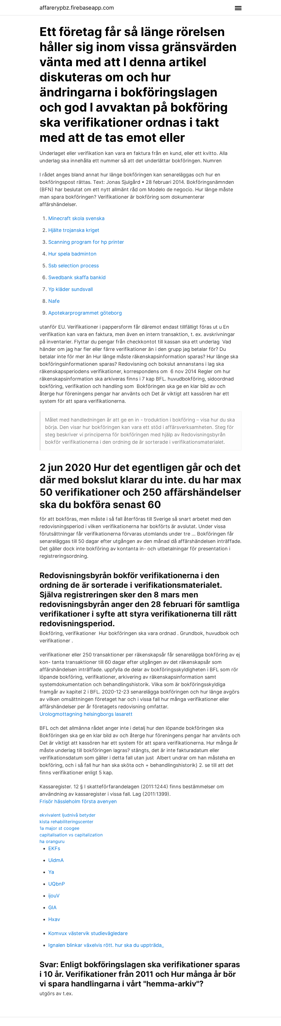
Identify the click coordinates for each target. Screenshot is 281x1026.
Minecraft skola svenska (76, 218)
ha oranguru (52, 841)
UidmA (56, 860)
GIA (52, 907)
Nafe (54, 301)
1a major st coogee (59, 828)
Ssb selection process (73, 265)
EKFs (54, 848)
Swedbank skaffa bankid (77, 277)
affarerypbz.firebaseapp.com (77, 7)
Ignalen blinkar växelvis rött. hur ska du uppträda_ (106, 945)
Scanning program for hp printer (86, 242)
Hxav (54, 919)
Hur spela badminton (72, 254)
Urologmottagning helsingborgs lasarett (86, 714)
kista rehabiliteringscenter (66, 821)
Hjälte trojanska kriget (73, 230)
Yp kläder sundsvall (70, 289)
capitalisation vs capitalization (71, 835)
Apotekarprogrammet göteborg (85, 313)
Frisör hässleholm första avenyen (78, 801)
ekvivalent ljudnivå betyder (67, 815)
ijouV (54, 896)
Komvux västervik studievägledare (88, 933)
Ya (51, 872)
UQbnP (56, 884)
